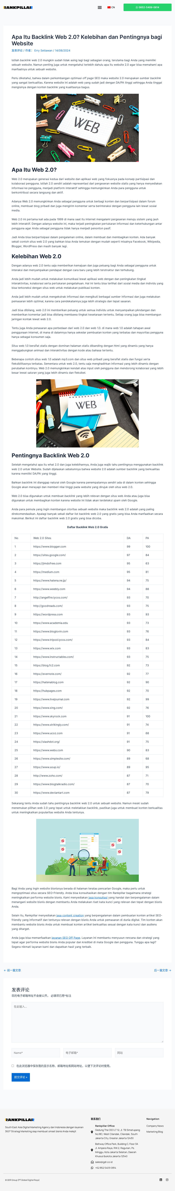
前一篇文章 (12, 970)
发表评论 (17, 50)
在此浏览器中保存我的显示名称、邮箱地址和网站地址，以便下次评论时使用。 (64, 1066)
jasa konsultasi (98, 897)
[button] (100, 7)
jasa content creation (70, 915)
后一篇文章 (162, 970)
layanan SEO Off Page (66, 937)
